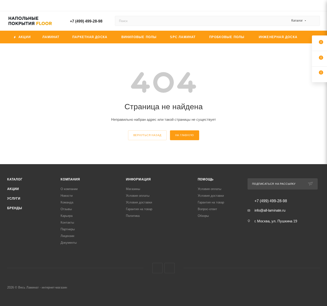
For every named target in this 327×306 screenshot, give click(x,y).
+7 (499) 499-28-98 (86, 21)
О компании (69, 189)
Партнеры (68, 229)
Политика (133, 216)
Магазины (133, 189)
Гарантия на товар (139, 209)
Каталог (15, 179)
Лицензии (67, 236)
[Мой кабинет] (318, 6)
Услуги (13, 198)
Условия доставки (139, 202)
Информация (138, 179)
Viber (157, 268)
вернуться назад (147, 135)
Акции (13, 189)
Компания (70, 179)
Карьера (67, 216)
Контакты (67, 222)
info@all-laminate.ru (269, 210)
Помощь (206, 179)
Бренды (14, 208)
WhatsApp (169, 268)
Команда (67, 202)
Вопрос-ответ (207, 209)
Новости (67, 195)
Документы (69, 242)
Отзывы (66, 209)
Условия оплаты (137, 195)
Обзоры (203, 216)
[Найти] (314, 21)
